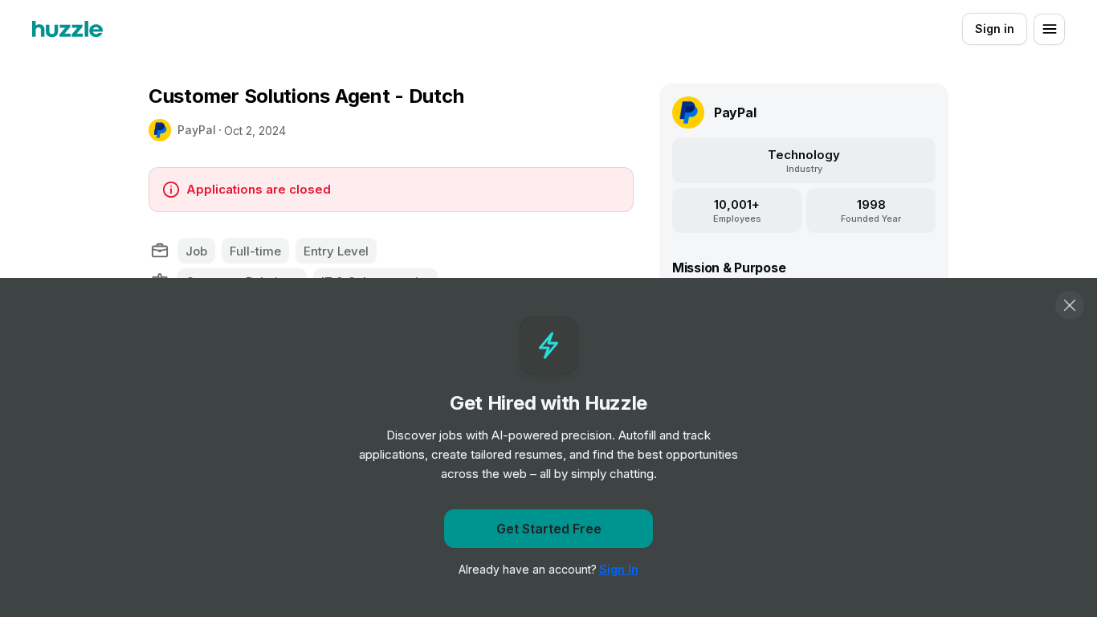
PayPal (196, 130)
